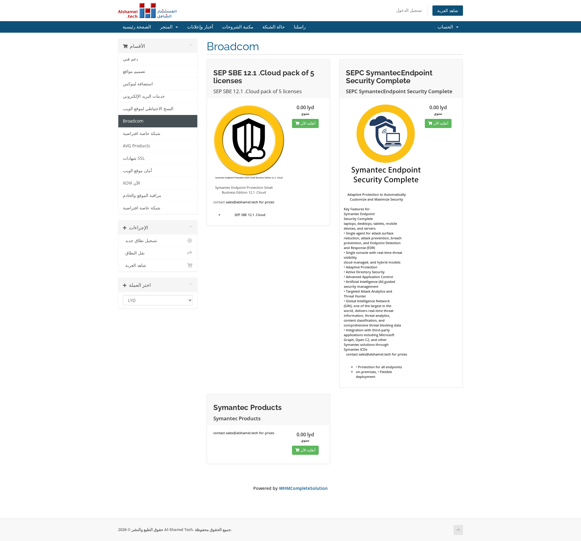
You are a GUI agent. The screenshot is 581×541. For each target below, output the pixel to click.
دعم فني (130, 59)
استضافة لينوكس (138, 84)
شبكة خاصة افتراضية (141, 133)
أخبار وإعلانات (200, 27)
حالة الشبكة (273, 27)
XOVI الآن (131, 183)
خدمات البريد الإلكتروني (144, 96)
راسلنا (300, 27)
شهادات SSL (134, 158)
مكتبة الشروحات (237, 27)
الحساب (446, 27)
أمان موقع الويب (137, 170)
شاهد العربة (447, 10)
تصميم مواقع (134, 71)
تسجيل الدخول (409, 10)
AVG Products (136, 146)
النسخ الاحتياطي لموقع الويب (148, 108)
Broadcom (133, 121)
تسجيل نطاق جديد (140, 240)
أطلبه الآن (307, 123)
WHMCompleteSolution (303, 488)
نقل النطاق (134, 253)
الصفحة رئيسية (137, 27)
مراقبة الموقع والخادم (142, 195)
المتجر (167, 27)
